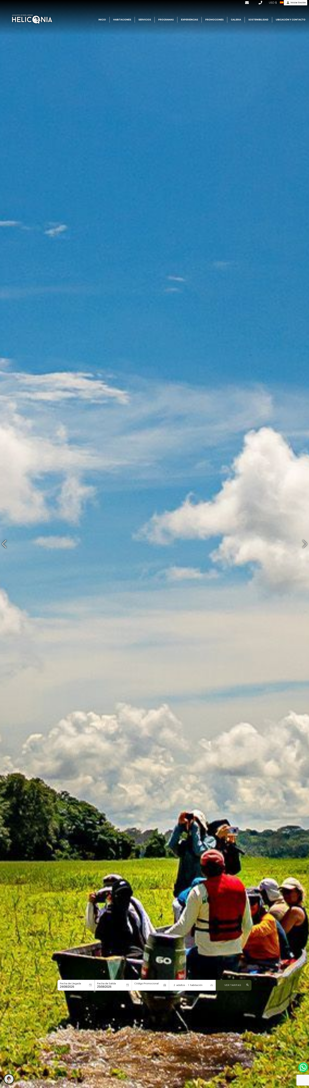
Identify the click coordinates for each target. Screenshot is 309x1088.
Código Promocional (146, 983)
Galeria (236, 19)
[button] (304, 544)
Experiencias (189, 19)
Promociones (214, 19)
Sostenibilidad (258, 19)
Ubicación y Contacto (290, 19)
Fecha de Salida (106, 983)
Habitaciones (122, 19)
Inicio (102, 19)
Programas (166, 19)
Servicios (144, 19)
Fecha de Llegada (70, 983)
